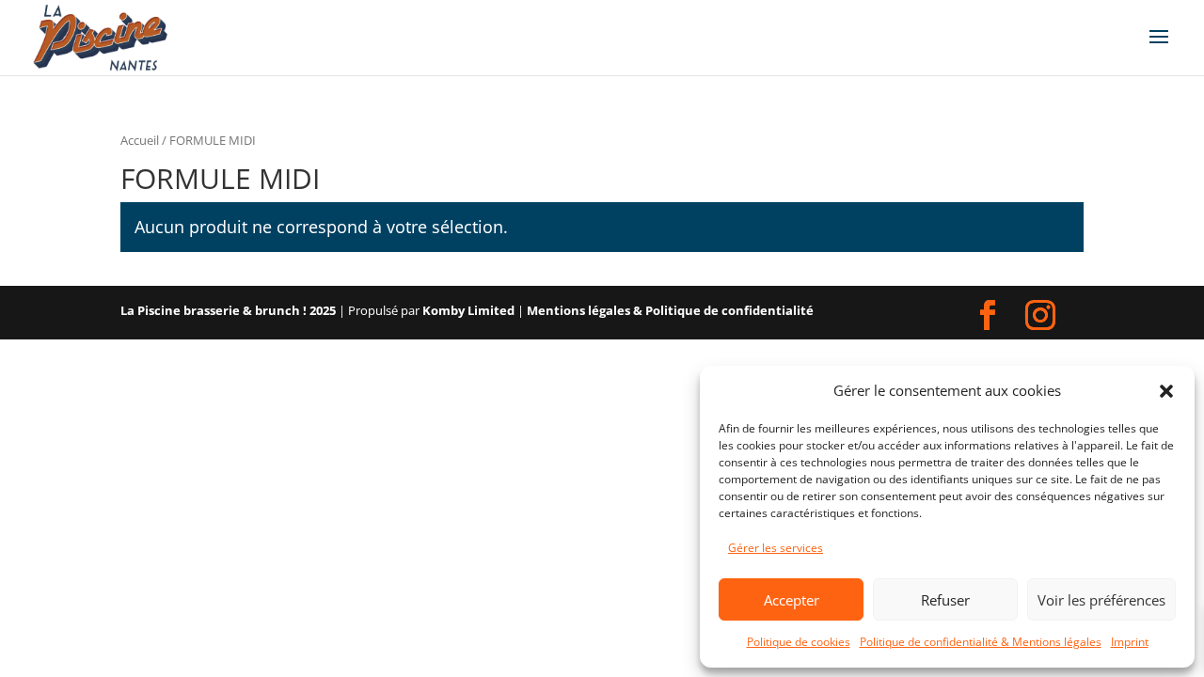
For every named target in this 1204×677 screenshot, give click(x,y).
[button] (1166, 391)
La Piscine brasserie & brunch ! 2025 (228, 310)
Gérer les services (775, 548)
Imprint (1130, 642)
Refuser (945, 599)
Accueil (139, 140)
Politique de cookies (798, 642)
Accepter (791, 599)
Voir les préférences (1101, 599)
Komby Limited (468, 310)
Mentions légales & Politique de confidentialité (670, 310)
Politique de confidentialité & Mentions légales (980, 642)
